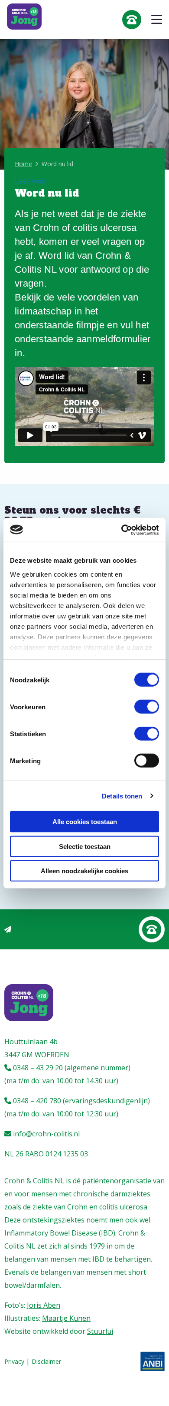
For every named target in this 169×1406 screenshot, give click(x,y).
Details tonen (122, 795)
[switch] (146, 707)
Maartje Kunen (66, 1318)
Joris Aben (43, 1305)
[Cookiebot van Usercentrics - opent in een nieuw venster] (121, 529)
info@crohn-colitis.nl (46, 1134)
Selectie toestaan (84, 846)
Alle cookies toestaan (84, 821)
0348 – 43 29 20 (38, 1067)
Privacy (14, 1361)
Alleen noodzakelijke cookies (84, 871)
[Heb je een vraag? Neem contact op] (152, 929)
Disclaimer (46, 1361)
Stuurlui (100, 1331)
